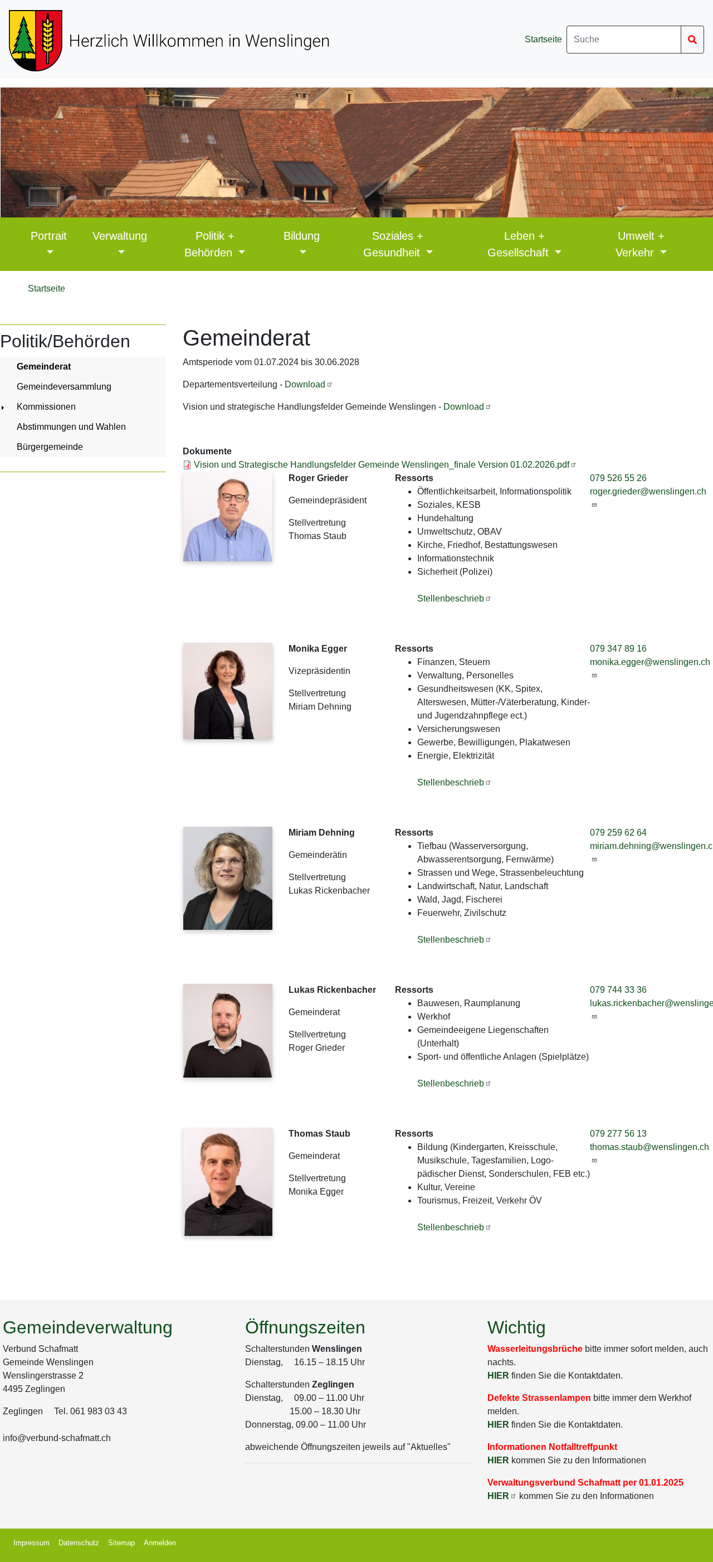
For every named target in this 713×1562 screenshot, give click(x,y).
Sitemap (121, 1543)
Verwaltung (119, 236)
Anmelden (160, 1543)
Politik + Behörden (210, 244)
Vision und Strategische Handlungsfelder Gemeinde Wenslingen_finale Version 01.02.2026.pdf (381, 464)
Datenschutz (78, 1543)
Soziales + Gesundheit (393, 244)
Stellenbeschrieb (450, 598)
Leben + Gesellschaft (519, 244)
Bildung (302, 236)
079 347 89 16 (618, 648)
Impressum (31, 1543)
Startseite (543, 39)
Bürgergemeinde (50, 447)
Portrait (49, 236)
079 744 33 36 (618, 990)
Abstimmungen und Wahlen (71, 426)
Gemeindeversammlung (64, 386)
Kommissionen (46, 406)
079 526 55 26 (618, 478)
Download (305, 384)
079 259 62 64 (618, 832)
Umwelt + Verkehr (640, 244)
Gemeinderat (44, 366)
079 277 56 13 (618, 1133)
